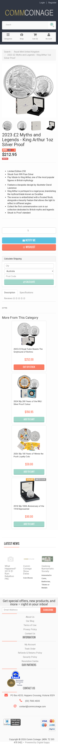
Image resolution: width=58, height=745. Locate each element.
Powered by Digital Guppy (37, 742)
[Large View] (7, 126)
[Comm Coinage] (29, 11)
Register (52, 3)
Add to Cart (29, 419)
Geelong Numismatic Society (48, 568)
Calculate (30, 281)
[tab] (10, 293)
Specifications (26, 292)
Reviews (8, 298)
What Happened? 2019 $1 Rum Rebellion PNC (10, 572)
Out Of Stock (29, 367)
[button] (29, 247)
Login (42, 3)
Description (9, 292)
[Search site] (52, 25)
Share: (5, 150)
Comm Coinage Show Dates (27, 570)
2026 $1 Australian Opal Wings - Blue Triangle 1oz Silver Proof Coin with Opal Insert (22, 728)
